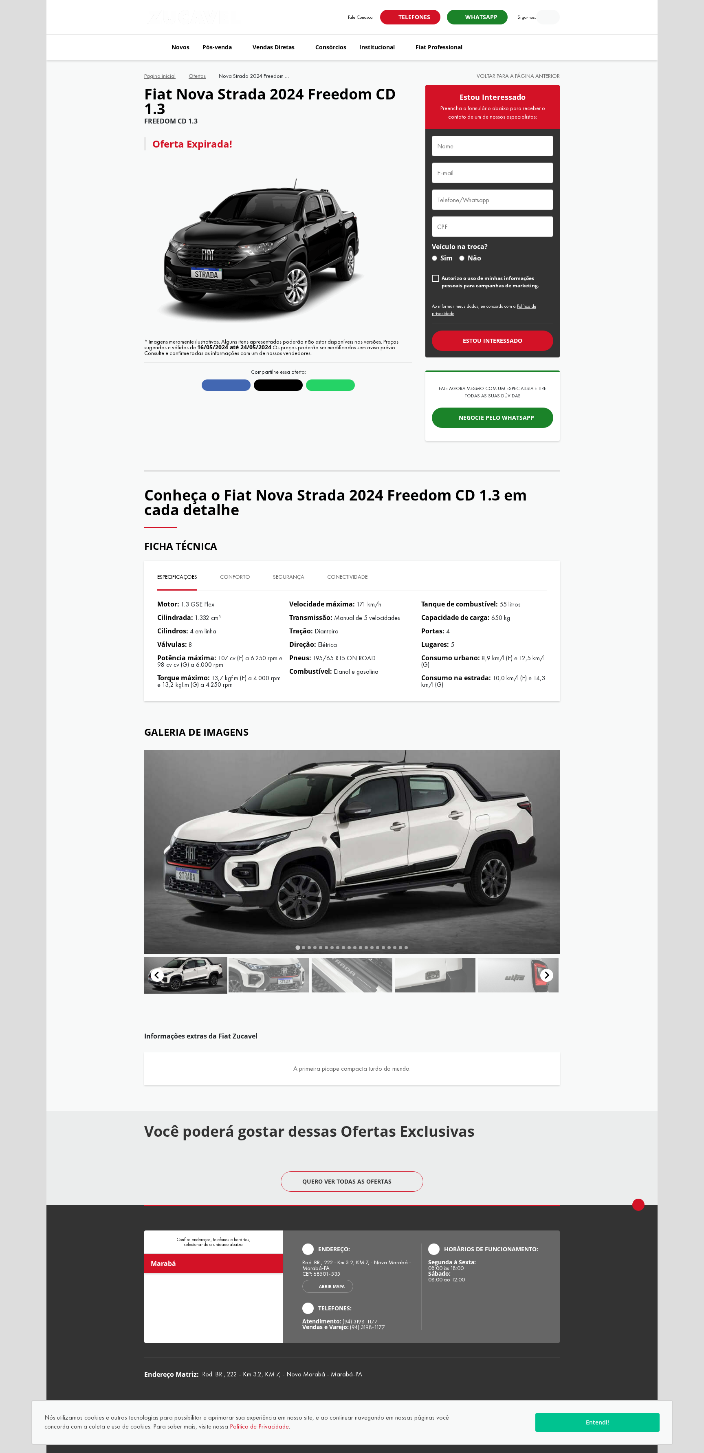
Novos (180, 47)
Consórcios (330, 47)
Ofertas (197, 76)
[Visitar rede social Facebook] (542, 18)
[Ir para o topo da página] (638, 1205)
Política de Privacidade (259, 1426)
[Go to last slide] (157, 975)
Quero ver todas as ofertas (347, 1181)
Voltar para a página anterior (518, 76)
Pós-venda (217, 47)
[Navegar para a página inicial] (154, 47)
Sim (446, 258)
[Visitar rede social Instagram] (553, 18)
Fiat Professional (439, 47)
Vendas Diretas (274, 47)
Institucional (377, 47)
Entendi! (597, 1422)
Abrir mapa (332, 1286)
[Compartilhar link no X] (278, 385)
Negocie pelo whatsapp (496, 417)
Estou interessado (492, 340)
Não (474, 258)
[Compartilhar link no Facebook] (226, 385)
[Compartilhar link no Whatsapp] (330, 385)
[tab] (297, 947)
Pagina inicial (160, 76)
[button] (185, 975)
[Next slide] (546, 975)
